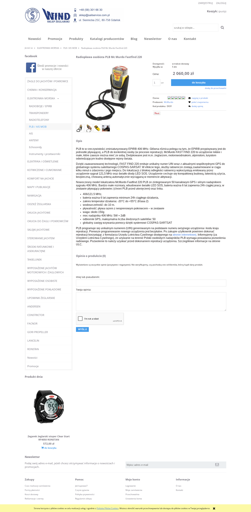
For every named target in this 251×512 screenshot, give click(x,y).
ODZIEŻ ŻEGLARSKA (39, 204)
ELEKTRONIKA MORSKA (41, 98)
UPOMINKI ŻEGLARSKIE (41, 298)
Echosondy (35, 147)
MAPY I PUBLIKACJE (38, 187)
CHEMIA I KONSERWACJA (42, 89)
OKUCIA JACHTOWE (38, 212)
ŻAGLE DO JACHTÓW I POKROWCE (47, 81)
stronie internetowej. (185, 234)
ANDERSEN (33, 306)
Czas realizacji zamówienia (37, 485)
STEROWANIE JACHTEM (41, 238)
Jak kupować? (81, 485)
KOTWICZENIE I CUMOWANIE (44, 170)
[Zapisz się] (217, 464)
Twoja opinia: (83, 289)
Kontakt (179, 490)
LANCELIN (33, 340)
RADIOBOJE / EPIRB (40, 106)
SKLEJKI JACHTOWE (38, 229)
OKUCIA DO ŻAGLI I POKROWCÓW (47, 221)
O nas (178, 485)
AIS (31, 133)
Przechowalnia (132, 494)
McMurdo (168, 102)
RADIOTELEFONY (39, 119)
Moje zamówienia (134, 490)
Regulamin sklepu (83, 498)
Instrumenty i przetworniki (44, 154)
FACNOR (32, 323)
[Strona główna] (74, 15)
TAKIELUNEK (34, 259)
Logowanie (131, 485)
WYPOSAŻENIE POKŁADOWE (44, 289)
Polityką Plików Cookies (107, 508)
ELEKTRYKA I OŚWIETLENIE (42, 161)
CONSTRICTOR (35, 315)
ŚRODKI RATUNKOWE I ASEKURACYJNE (40, 249)
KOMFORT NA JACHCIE (40, 178)
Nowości (32, 357)
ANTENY (34, 140)
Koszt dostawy (31, 494)
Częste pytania (82, 490)
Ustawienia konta (134, 498)
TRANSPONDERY (38, 113)
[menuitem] (35, 38)
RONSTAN (33, 349)
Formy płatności (32, 490)
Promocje (33, 366)
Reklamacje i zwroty (34, 498)
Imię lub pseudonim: (88, 277)
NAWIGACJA (34, 195)
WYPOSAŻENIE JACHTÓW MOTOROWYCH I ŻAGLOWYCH (45, 270)
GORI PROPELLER (37, 332)
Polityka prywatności (84, 494)
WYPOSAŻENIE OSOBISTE (42, 281)
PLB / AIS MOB (38, 126)
